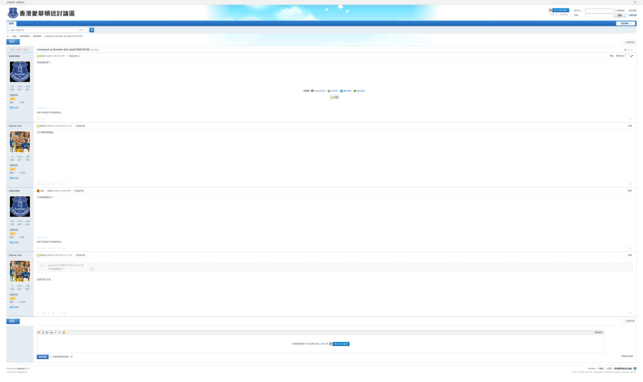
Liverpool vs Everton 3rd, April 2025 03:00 (64, 36)
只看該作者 (73, 56)
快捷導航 (625, 23)
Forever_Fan (15, 126)
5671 (20, 157)
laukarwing (14, 56)
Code (59, 332)
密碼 (576, 15)
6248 (27, 86)
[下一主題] (631, 49)
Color (43, 332)
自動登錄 (621, 10)
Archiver (592, 368)
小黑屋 (609, 368)
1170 (20, 86)
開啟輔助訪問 (632, 2)
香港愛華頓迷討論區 (7, 36)
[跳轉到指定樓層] (631, 55)
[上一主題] (628, 49)
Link (51, 332)
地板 (630, 255)
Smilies (63, 332)
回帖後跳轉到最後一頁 (63, 357)
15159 (22, 173)
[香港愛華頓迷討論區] (41, 18)
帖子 (82, 30)
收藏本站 (20, 2)
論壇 (11, 23)
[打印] (625, 49)
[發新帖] (13, 42)
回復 (43, 119)
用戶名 (577, 10)
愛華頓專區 (25, 36)
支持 (53, 184)
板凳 (630, 190)
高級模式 (599, 332)
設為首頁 (11, 2)
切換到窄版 (635, 2)
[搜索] (91, 30)
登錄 (317, 344)
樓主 (612, 56)
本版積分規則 (627, 356)
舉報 (630, 119)
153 (12, 86)
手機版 (601, 368)
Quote (55, 332)
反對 (64, 184)
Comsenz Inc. (22, 372)
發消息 (16, 107)
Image (47, 332)
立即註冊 (633, 15)
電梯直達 (620, 56)
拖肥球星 (14, 95)
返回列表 (631, 42)
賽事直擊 (37, 36)
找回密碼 (633, 10)
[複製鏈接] (94, 50)
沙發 (630, 126)
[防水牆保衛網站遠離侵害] (635, 368)
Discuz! (21, 368)
